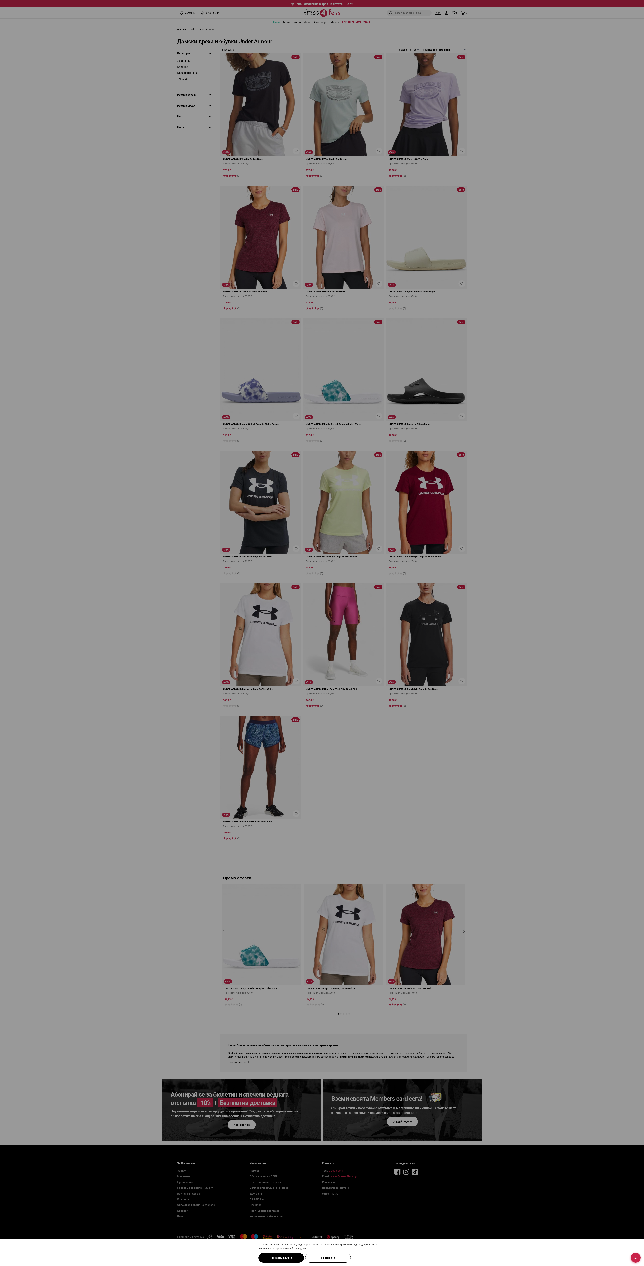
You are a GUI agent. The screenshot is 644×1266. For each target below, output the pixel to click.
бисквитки (290, 1244)
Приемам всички (281, 1258)
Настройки (328, 1258)
